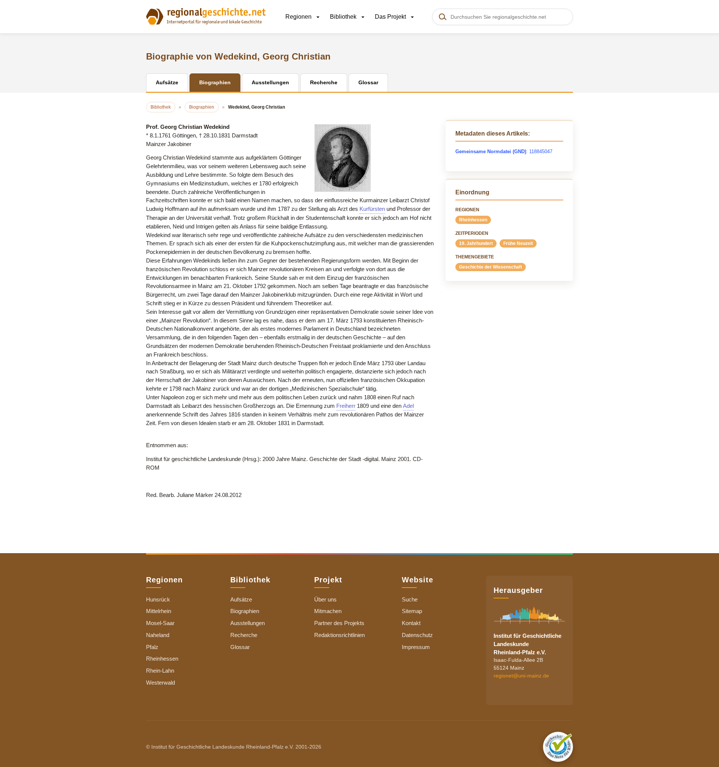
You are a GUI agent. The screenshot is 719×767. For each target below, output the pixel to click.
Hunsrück (158, 599)
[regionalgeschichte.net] (206, 16)
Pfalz (152, 647)
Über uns (325, 599)
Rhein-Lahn (160, 670)
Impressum (416, 647)
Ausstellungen (247, 623)
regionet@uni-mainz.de (521, 676)
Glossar (240, 647)
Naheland (157, 635)
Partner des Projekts (339, 623)
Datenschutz (417, 635)
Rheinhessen (473, 219)
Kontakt (411, 623)
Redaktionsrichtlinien (339, 635)
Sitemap (412, 611)
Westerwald (160, 682)
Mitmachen (328, 611)
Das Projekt (391, 16)
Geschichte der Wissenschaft (490, 267)
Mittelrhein (158, 611)
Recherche (243, 635)
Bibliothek (344, 16)
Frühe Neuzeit (518, 243)
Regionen (299, 16)
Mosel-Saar (160, 623)
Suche (410, 599)
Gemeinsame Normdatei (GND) (490, 151)
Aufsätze (241, 599)
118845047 (540, 151)
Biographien (244, 611)
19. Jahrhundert (476, 243)
